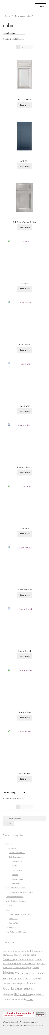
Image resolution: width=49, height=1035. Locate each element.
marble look (23, 978)
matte (32, 979)
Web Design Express (29, 1022)
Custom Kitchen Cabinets (15, 888)
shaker (33, 989)
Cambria (15, 866)
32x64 (10, 951)
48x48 (15, 951)
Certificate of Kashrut (24, 959)
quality (32, 983)
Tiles (8, 910)
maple (14, 979)
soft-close (25, 994)
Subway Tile (13, 923)
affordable (27, 951)
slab (16, 994)
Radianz (15, 874)
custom (38, 959)
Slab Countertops (16, 857)
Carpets (9, 844)
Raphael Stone (17, 879)
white (23, 999)
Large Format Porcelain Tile (19, 914)
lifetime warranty (15, 972)
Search (8, 824)
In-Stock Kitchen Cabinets (16, 901)
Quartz (8, 988)
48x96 (20, 951)
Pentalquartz (17, 870)
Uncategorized (12, 927)
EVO (5, 963)
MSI (36, 979)
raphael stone (22, 989)
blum (5, 954)
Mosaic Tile (13, 918)
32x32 (5, 951)
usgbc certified (13, 999)
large (27, 967)
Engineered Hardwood (14, 896)
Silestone (15, 883)
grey (38, 963)
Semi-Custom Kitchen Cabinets (21, 892)
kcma (15, 967)
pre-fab (24, 983)
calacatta (31, 954)
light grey (31, 973)
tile (4, 999)
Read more (25, 105)
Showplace (8, 994)
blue (42, 951)
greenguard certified (25, 963)
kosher (21, 967)
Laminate (9, 905)
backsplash (36, 951)
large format (34, 967)
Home (7, 16)
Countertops (11, 848)
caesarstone (20, 954)
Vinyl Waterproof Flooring (16, 932)
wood (30, 999)
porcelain (15, 983)
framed (11, 963)
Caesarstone (17, 861)
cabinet (10, 955)
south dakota (37, 994)
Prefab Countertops (17, 852)
